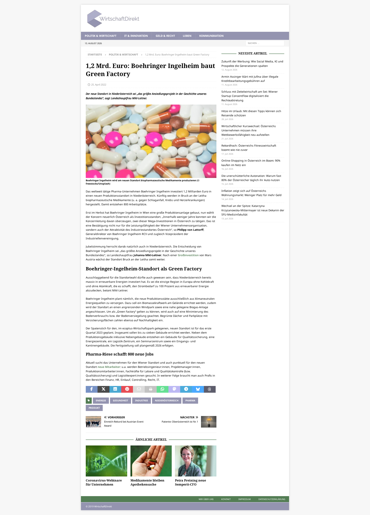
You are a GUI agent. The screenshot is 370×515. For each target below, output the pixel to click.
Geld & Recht (165, 36)
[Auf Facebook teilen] (92, 389)
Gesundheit (120, 400)
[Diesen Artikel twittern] (103, 389)
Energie (101, 400)
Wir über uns (206, 499)
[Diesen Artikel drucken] (150, 389)
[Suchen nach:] (265, 43)
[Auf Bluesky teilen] (198, 389)
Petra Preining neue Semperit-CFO (190, 482)
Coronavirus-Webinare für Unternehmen (104, 482)
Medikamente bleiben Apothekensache (147, 482)
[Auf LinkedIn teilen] (115, 389)
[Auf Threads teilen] (210, 389)
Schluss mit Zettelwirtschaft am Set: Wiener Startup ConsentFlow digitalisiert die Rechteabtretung (249, 96)
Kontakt (226, 499)
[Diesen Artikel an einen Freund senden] (139, 389)
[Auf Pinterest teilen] (127, 389)
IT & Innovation (136, 36)
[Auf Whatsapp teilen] (162, 389)
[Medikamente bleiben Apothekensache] (151, 460)
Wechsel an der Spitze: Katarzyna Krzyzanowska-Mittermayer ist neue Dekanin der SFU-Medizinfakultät (252, 210)
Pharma (190, 400)
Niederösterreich (166, 400)
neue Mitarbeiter (109, 367)
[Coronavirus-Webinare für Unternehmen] (106, 460)
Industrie (141, 400)
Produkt (94, 407)
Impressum (244, 499)
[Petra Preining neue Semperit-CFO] (195, 460)
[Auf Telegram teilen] (186, 389)
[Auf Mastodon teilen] (174, 389)
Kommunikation (211, 36)
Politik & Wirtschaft (100, 36)
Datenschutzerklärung (271, 499)
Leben (187, 36)
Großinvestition (188, 255)
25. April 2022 (98, 84)
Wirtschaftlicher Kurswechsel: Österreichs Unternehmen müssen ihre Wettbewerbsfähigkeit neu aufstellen (248, 130)
